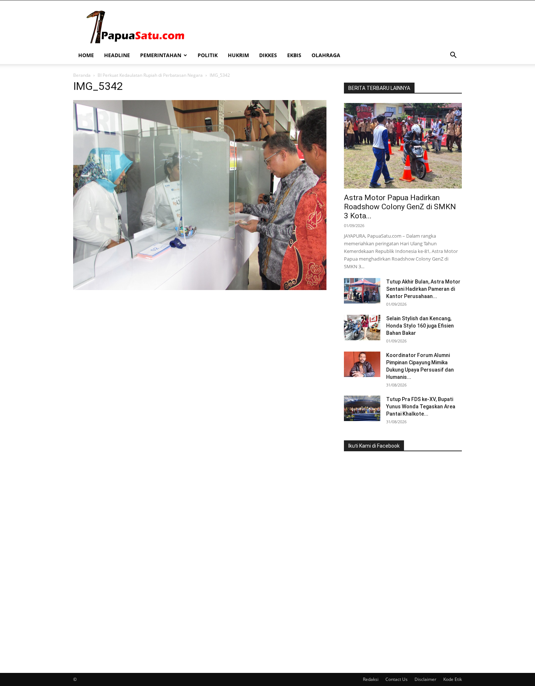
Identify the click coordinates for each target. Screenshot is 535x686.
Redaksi (371, 679)
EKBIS (294, 55)
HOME (86, 55)
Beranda (82, 75)
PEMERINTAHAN (160, 55)
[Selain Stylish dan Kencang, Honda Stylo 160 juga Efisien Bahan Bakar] (362, 327)
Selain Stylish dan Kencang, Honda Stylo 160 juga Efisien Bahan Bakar (420, 326)
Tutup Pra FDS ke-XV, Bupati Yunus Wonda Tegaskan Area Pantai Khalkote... (420, 406)
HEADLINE (117, 55)
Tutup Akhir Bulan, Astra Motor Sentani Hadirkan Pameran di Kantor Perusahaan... (423, 289)
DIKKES (268, 55)
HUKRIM (238, 55)
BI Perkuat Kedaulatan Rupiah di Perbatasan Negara (150, 75)
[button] (453, 55)
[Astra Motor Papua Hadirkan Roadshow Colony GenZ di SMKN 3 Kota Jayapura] (403, 146)
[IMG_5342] (199, 288)
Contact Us (396, 679)
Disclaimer (425, 679)
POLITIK (208, 55)
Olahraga (326, 55)
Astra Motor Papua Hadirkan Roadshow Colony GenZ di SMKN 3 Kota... (400, 206)
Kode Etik (452, 679)
